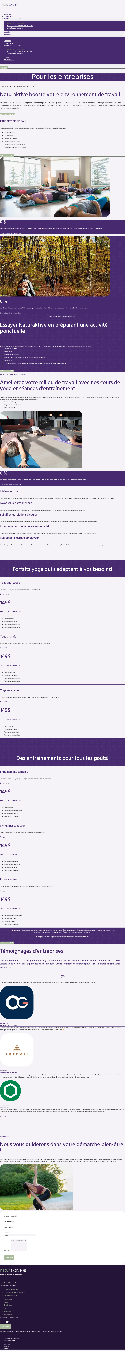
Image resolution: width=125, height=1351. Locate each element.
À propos (7, 14)
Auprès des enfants (15, 28)
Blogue (7, 32)
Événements (8, 16)
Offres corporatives (12, 19)
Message (7, 1250)
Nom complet (9, 1216)
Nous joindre (9, 34)
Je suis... (7, 1233)
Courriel (7, 1227)
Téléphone (8, 1222)
